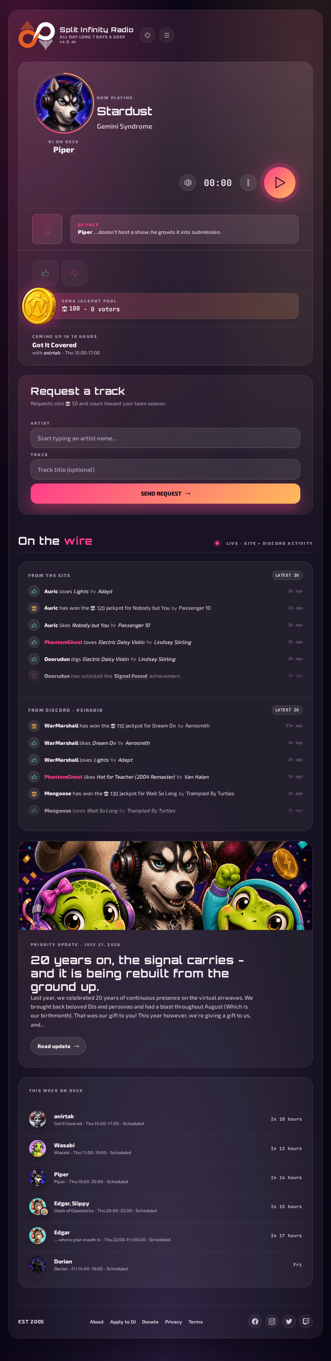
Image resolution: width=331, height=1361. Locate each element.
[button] (165, 229)
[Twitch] (306, 1321)
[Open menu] (166, 35)
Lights (80, 591)
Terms (196, 1321)
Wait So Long (161, 793)
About (97, 1321)
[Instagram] (272, 1321)
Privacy (173, 1321)
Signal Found (130, 675)
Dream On (164, 725)
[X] (289, 1321)
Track (39, 454)
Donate (150, 1321)
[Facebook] (255, 1321)
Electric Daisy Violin (121, 641)
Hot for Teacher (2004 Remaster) (135, 776)
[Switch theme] (147, 35)
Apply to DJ (123, 1321)
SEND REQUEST (161, 493)
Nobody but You (151, 607)
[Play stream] (279, 182)
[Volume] (188, 183)
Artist (40, 423)
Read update (54, 1046)
